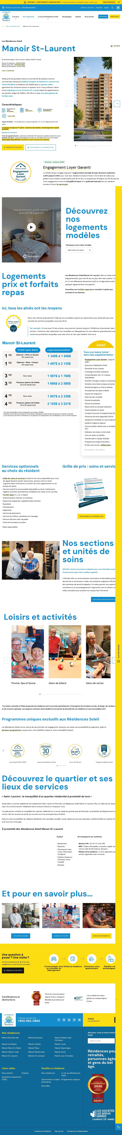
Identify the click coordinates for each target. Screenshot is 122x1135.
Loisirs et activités (61, 936)
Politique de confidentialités (77, 1131)
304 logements (28, 110)
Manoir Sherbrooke (36, 1052)
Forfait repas (8, 495)
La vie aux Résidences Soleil (48, 17)
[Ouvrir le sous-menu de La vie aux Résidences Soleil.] (48, 19)
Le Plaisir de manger (20, 936)
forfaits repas (84, 289)
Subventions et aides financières (50, 1080)
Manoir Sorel (60, 1052)
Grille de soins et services (14, 478)
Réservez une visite (87, 8)
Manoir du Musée (9, 1044)
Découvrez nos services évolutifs (105, 599)
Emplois (78, 17)
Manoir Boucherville (10, 1037)
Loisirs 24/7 (11, 116)
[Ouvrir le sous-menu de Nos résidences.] (28, 19)
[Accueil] (6, 21)
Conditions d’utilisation (42, 1131)
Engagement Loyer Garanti (67, 167)
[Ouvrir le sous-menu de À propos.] (16, 19)
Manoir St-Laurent (10, 1056)
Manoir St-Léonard (36, 1056)
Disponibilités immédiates (47, 110)
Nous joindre (89, 17)
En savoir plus (62, 184)
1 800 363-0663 (19, 65)
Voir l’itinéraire (8, 70)
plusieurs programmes (11, 730)
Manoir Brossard (35, 1037)
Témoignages (67, 17)
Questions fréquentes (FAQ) (11, 1078)
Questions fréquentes (101, 936)
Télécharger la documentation (91, 516)
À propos (15, 17)
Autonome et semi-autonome (11, 110)
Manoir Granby (34, 1044)
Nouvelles (99, 8)
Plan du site (59, 1131)
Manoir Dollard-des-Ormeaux (63, 1038)
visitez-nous (105, 445)
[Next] (117, 104)
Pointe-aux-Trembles (64, 1056)
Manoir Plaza (33, 1048)
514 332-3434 (20, 63)
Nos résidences (28, 17)
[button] (119, 2)
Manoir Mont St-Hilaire (11, 1048)
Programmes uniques (70, 1079)
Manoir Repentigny (63, 1048)
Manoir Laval (60, 1044)
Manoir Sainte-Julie (10, 1052)
